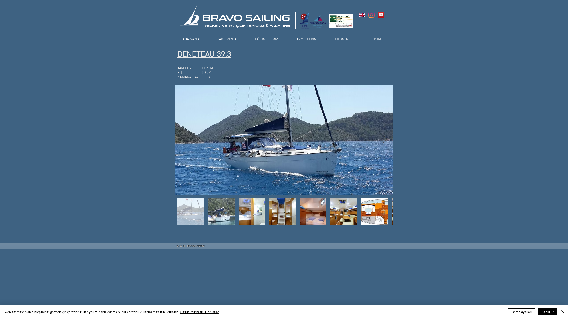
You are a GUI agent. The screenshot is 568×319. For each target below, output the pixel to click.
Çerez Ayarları (522, 312)
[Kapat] (562, 311)
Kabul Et (548, 312)
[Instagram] (371, 15)
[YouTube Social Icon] (381, 15)
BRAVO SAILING (246, 18)
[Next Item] (385, 139)
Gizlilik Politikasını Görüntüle (199, 312)
